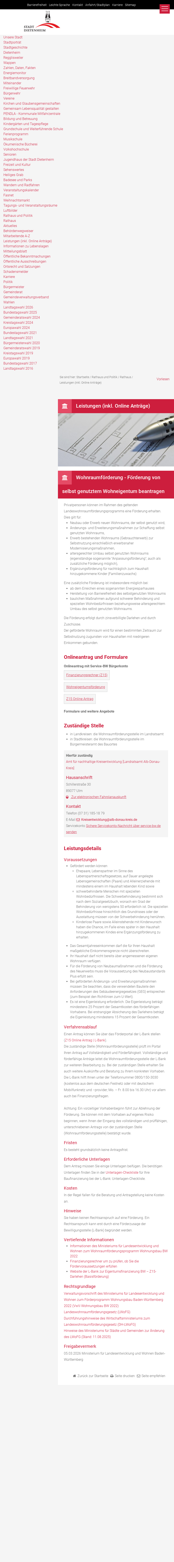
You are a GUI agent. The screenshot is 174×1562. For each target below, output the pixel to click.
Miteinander (12, 83)
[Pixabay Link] (116, 465)
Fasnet (8, 195)
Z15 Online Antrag (79, 699)
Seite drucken (125, 1376)
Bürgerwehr (11, 93)
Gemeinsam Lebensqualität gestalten (31, 109)
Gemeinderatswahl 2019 (21, 348)
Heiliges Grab (13, 175)
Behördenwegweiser (18, 231)
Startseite (82, 377)
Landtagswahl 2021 (18, 338)
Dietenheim (11, 53)
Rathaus (9, 221)
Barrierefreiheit (37, 5)
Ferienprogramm (15, 134)
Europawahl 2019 (16, 358)
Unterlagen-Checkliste (122, 1172)
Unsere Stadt (12, 37)
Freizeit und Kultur (17, 165)
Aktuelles (10, 226)
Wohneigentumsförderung (85, 687)
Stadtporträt (12, 42)
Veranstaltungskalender (21, 190)
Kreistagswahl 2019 (18, 353)
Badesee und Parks (17, 180)
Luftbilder (10, 210)
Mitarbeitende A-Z (16, 236)
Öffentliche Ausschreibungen (24, 261)
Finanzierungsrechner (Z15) (86, 675)
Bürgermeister (13, 287)
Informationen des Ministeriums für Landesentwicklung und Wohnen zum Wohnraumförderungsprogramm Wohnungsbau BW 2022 (119, 1251)
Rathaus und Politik (18, 216)
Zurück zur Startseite (92, 1376)
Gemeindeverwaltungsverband (26, 297)
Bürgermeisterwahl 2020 (21, 343)
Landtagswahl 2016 (18, 368)
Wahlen (9, 302)
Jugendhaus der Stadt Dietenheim (28, 160)
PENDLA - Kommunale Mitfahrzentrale (31, 114)
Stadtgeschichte (15, 47)
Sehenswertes (13, 170)
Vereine (8, 98)
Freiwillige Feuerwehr (19, 88)
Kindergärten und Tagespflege (25, 124)
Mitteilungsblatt (15, 251)
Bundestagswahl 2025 (20, 312)
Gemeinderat (12, 292)
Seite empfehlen (153, 1376)
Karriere (117, 5)
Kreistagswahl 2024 (18, 323)
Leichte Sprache (59, 5)
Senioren (9, 154)
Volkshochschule (16, 149)
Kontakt (77, 5)
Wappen (9, 63)
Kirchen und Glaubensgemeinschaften (31, 103)
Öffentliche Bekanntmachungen (27, 256)
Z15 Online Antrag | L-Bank (85, 1040)
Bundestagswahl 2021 (20, 333)
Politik (8, 282)
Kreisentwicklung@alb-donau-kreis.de (109, 820)
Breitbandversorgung (19, 78)
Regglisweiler (13, 58)
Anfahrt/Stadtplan (97, 5)
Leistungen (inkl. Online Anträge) (27, 241)
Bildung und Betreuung (20, 119)
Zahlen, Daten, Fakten (19, 68)
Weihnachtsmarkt (16, 200)
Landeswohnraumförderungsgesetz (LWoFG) (97, 1312)
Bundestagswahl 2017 (20, 363)
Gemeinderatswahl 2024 (21, 317)
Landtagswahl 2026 (18, 307)
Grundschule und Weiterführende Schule (33, 129)
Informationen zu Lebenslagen (26, 246)
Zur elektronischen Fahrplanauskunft (98, 797)
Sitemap (130, 5)
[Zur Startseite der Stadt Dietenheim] (42, 31)
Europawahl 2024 (16, 328)
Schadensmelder (15, 272)
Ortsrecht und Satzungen (21, 267)
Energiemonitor (14, 73)
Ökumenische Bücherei (20, 144)
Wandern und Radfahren (21, 185)
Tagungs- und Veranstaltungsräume (30, 205)
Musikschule (12, 139)
